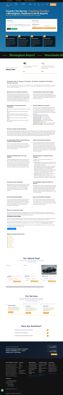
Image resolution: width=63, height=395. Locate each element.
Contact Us (47, 4)
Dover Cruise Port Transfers (43, 364)
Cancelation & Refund (22, 373)
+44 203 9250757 (9, 0)
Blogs (20, 368)
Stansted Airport (10, 241)
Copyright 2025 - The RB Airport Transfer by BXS (13, 393)
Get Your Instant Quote (11, 228)
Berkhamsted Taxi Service (53, 368)
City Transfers (30, 4)
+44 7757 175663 (18, 0)
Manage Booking (53, 4)
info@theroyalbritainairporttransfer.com (30, 0)
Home (11, 4)
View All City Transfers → (52, 373)
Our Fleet (38, 4)
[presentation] (6, 272)
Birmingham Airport (11, 247)
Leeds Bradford (10, 246)
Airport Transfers (16, 4)
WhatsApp (15, 28)
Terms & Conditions (22, 370)
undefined (8, 286)
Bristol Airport (10, 243)
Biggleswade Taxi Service (52, 371)
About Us (35, 4)
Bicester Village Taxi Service (53, 369)
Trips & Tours (45, 306)
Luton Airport (10, 236)
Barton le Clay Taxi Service (53, 366)
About (20, 364)
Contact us (20, 365)
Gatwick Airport (10, 237)
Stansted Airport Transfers (33, 368)
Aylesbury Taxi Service (52, 364)
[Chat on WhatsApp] (2, 390)
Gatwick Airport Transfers (33, 366)
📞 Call (9, 28)
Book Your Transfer (17, 281)
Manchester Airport (11, 239)
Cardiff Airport (10, 244)
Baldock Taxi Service (52, 365)
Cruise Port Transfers (23, 4)
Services (42, 4)
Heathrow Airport (10, 238)
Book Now (10, 312)
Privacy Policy (21, 371)
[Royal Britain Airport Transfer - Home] (8, 4)
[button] (37, 76)
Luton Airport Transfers (32, 365)
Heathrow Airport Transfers (33, 364)
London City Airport (11, 242)
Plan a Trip (46, 312)
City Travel (28, 306)
